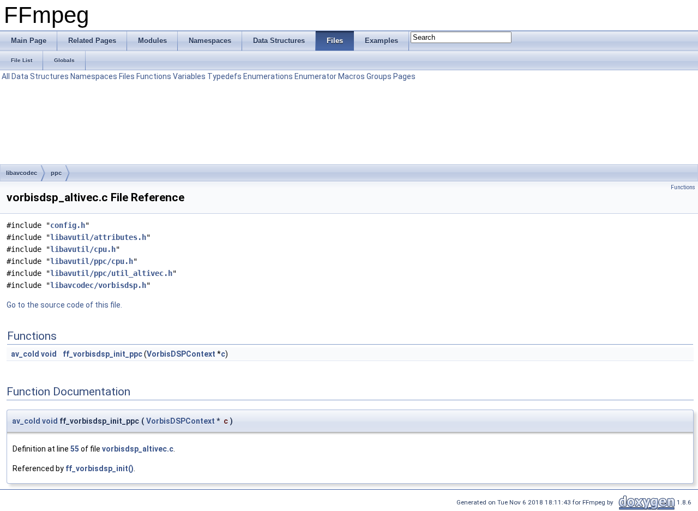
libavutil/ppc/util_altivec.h (111, 273)
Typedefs (224, 76)
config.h (67, 225)
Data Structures (40, 76)
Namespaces (93, 76)
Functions (153, 76)
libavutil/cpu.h (83, 249)
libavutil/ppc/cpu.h (91, 261)
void (49, 354)
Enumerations (268, 76)
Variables (189, 76)
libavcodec (21, 173)
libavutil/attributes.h (98, 237)
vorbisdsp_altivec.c (137, 448)
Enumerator (315, 76)
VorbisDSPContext (181, 354)
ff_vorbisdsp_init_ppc (102, 354)
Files (127, 76)
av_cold (25, 354)
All (6, 76)
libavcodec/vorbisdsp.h (98, 285)
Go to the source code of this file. (64, 304)
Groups (379, 76)
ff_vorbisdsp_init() (99, 468)
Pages (404, 76)
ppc (56, 173)
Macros (351, 76)
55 (74, 448)
